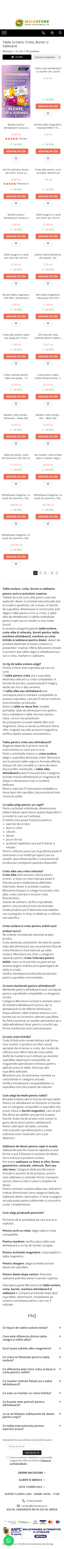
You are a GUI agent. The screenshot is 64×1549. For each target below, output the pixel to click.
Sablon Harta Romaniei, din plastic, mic (47, 256)
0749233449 (34, 1501)
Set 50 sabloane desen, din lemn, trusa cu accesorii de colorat (16, 171)
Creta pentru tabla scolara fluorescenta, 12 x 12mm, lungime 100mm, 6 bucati (48, 376)
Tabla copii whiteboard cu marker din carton (48, 70)
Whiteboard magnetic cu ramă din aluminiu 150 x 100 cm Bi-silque (16, 496)
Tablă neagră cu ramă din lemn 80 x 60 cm (16, 256)
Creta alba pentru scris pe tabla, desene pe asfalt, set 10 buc (48, 171)
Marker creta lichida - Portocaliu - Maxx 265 (16, 416)
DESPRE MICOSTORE (31, 1472)
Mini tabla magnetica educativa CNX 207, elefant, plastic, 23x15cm (48, 296)
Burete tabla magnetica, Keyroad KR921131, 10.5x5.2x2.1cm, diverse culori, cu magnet (48, 126)
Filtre (18, 57)
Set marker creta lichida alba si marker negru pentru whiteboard (48, 456)
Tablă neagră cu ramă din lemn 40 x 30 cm (48, 216)
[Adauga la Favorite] (48, 113)
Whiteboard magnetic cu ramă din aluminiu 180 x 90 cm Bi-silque (48, 496)
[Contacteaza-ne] (43, 32)
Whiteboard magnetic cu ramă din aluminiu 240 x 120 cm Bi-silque (16, 536)
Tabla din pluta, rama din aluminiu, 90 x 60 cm (16, 456)
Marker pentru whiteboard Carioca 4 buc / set (16, 216)
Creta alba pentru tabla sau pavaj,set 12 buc (16, 336)
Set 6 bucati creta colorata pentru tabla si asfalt (48, 336)
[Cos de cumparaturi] (52, 32)
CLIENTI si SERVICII (31, 1480)
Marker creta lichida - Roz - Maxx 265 (48, 416)
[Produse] (5, 33)
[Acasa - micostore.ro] (32, 23)
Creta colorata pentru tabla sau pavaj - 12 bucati (16, 376)
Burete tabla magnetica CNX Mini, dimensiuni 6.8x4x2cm (16, 296)
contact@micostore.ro (34, 1506)
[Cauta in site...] (60, 32)
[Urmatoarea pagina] (56, 573)
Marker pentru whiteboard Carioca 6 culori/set (16, 126)
